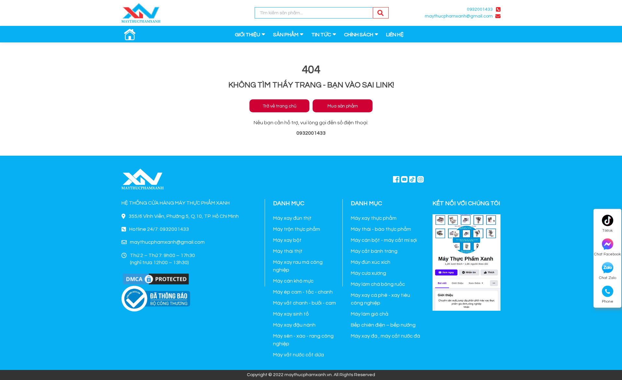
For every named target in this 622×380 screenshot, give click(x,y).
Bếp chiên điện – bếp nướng (383, 325)
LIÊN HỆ (395, 34)
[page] (396, 179)
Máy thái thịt (288, 251)
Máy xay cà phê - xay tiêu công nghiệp (380, 299)
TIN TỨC (321, 34)
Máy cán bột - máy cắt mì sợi (384, 240)
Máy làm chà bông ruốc (378, 284)
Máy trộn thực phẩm (296, 229)
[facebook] (466, 262)
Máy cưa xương (368, 273)
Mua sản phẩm (343, 106)
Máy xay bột (287, 240)
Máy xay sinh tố (291, 314)
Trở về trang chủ (279, 106)
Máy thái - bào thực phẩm (381, 229)
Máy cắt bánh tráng (374, 251)
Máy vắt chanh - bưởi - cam (304, 303)
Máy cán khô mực (293, 281)
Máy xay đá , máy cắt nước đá (385, 336)
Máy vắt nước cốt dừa (298, 354)
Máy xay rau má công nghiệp (298, 266)
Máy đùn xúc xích (370, 262)
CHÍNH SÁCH (358, 34)
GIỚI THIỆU (247, 34)
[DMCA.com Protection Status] (155, 278)
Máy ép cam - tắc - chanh (303, 292)
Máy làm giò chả (369, 314)
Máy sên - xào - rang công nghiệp (303, 339)
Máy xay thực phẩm (374, 218)
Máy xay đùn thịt (292, 218)
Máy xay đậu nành (294, 325)
